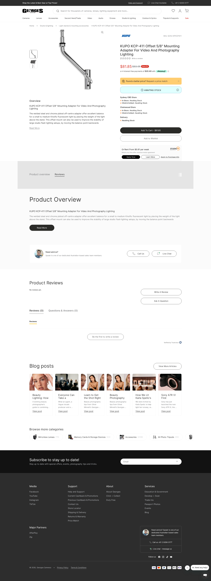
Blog (147, 512)
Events (148, 508)
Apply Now (131, 157)
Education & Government (156, 491)
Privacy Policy (62, 567)
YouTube (33, 496)
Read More (34, 128)
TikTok (32, 504)
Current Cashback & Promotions (83, 496)
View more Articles (167, 366)
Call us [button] (140, 253)
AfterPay (33, 533)
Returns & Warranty (77, 516)
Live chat (167, 253)
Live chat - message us (162, 549)
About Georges (113, 491)
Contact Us (73, 504)
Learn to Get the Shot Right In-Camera (92, 398)
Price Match (73, 520)
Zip (30, 537)
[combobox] (107, 11)
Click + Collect (113, 496)
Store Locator (74, 508)
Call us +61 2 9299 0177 (162, 542)
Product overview (39, 174)
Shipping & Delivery (77, 512)
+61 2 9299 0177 (182, 3)
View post (37, 411)
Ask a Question (161, 301)
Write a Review (161, 292)
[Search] (59, 11)
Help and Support (135, 3)
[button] (32, 11)
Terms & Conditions (78, 567)
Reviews (59, 174)
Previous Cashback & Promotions (83, 500)
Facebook (34, 491)
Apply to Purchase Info (170, 157)
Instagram (34, 500)
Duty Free (110, 500)
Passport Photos (152, 504)
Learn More (150, 157)
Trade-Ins (149, 500)
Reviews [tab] (33, 321)
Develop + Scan (152, 496)
